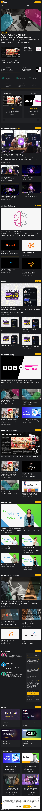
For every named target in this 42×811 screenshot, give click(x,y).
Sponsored (11, 764)
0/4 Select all (29, 699)
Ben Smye (31, 771)
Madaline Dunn (5, 70)
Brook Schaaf (4, 550)
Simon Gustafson (5, 566)
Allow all (26, 806)
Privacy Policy (29, 697)
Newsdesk (24, 50)
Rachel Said (4, 532)
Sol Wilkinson (9, 672)
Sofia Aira (4, 44)
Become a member (34, 93)
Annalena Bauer (26, 552)
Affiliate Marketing (30, 764)
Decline (35, 806)
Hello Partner (6, 809)
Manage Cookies (18, 806)
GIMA (2, 59)
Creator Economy (33, 108)
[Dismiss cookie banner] (38, 798)
